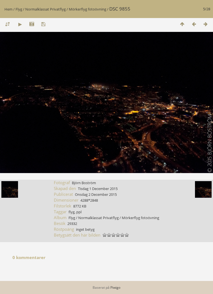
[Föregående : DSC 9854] (194, 24)
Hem (8, 9)
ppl (79, 211)
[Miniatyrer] (182, 24)
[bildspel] (20, 24)
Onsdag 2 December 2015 (96, 194)
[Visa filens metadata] (31, 24)
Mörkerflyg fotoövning (87, 9)
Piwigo (115, 287)
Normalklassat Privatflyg (45, 9)
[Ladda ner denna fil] (43, 24)
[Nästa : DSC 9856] (205, 24)
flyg (72, 211)
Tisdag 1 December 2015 (98, 188)
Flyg (19, 9)
